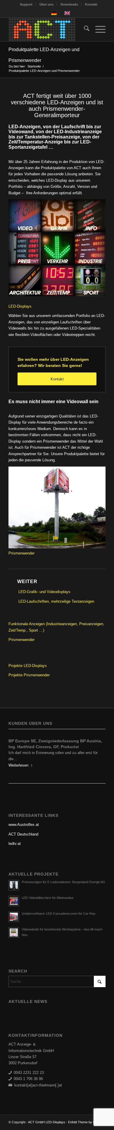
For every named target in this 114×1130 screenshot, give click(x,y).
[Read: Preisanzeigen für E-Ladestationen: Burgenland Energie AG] (13, 879)
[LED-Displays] (57, 248)
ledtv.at (14, 838)
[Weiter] (97, 749)
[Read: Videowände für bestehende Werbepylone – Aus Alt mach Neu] (13, 926)
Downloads (69, 4)
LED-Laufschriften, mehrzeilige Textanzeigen (56, 601)
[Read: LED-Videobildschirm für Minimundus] (13, 895)
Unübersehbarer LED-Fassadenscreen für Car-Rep (58, 907)
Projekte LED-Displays (27, 665)
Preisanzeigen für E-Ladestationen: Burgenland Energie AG (63, 876)
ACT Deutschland (23, 828)
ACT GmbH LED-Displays (46, 1116)
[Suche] (83, 29)
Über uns (46, 4)
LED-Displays (20, 306)
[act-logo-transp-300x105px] (47, 29)
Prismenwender (21, 553)
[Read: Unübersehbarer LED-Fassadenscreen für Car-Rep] (13, 911)
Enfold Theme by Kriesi (84, 1116)
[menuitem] (26, 4)
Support (26, 4)
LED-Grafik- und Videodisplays (44, 592)
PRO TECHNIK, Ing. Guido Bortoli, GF (45, 741)
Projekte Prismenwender (29, 675)
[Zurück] (17, 749)
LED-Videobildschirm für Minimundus (48, 892)
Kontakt (91, 4)
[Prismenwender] (57, 547)
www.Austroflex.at (23, 819)
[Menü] (97, 29)
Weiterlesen (18, 759)
